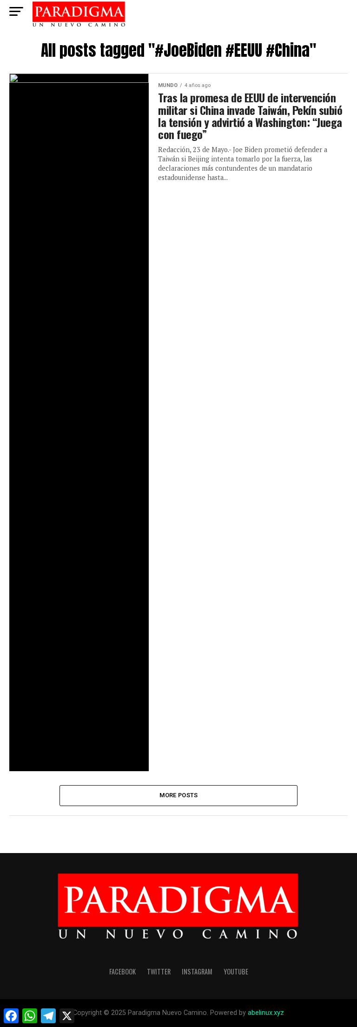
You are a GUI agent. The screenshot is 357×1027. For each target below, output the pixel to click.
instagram (197, 971)
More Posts (178, 795)
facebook (122, 971)
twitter (159, 971)
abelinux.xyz (266, 1013)
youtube (236, 971)
